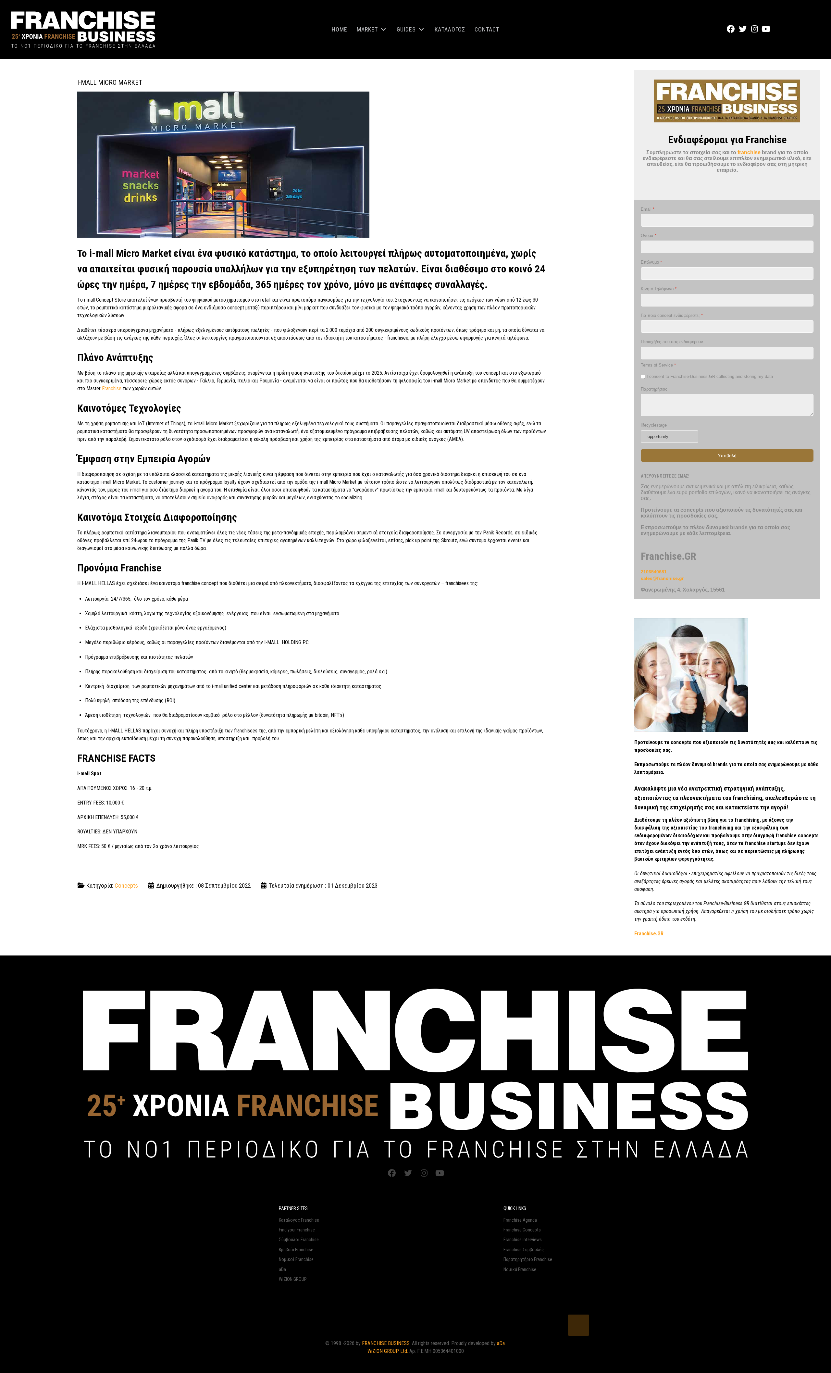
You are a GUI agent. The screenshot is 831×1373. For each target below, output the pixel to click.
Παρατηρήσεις (654, 388)
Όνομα (648, 235)
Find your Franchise (297, 1230)
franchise (749, 152)
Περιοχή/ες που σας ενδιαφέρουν (672, 341)
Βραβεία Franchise (296, 1250)
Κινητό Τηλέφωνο (658, 288)
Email (647, 208)
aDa (282, 1269)
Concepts (126, 885)
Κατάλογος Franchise (299, 1220)
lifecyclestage (654, 425)
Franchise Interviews (522, 1239)
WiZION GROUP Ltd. (387, 1351)
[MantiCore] (415, 1072)
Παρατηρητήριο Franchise (527, 1259)
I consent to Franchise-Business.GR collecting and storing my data (710, 376)
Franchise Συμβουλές (523, 1250)
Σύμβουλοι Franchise (299, 1239)
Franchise (111, 388)
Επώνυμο (651, 262)
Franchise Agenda (520, 1220)
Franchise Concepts (522, 1230)
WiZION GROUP (293, 1279)
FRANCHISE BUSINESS (386, 1343)
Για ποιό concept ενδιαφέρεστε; (672, 315)
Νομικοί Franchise (296, 1259)
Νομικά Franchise (519, 1269)
